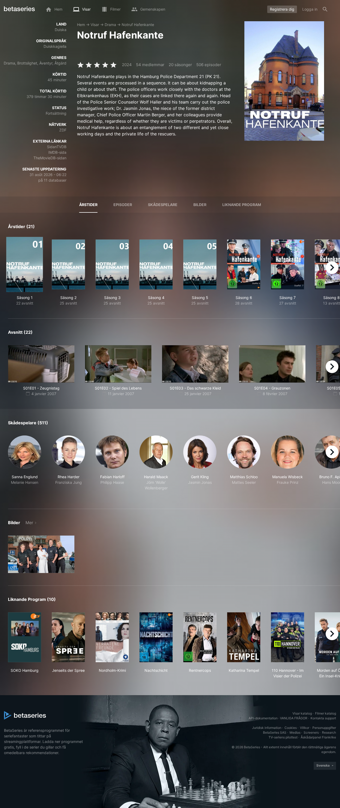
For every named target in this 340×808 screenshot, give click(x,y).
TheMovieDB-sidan (49, 158)
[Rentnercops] (199, 637)
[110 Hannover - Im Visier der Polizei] (287, 637)
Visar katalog (302, 713)
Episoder (122, 204)
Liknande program (241, 204)
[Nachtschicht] (156, 637)
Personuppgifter (324, 728)
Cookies (290, 728)
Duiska (60, 29)
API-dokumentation (263, 718)
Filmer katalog (325, 713)
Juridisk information (266, 728)
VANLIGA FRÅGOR (293, 718)
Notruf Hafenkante (138, 24)
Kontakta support (323, 718)
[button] (24, 465)
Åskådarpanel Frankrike (318, 737)
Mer (29, 522)
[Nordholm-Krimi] (112, 637)
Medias (295, 732)
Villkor (304, 728)
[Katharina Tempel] (243, 637)
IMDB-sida (57, 152)
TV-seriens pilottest (283, 737)
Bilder (199, 204)
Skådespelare (162, 204)
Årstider (88, 204)
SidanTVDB (56, 146)
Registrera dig (282, 9)
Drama (110, 24)
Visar (95, 24)
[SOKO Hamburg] (24, 637)
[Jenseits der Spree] (68, 637)
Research (329, 732)
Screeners (311, 732)
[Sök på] (325, 9)
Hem (81, 24)
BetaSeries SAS (274, 732)
